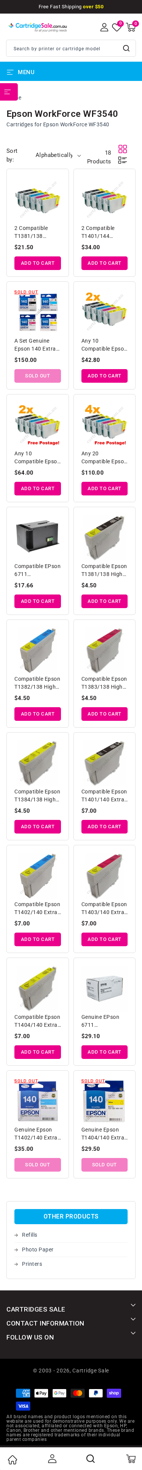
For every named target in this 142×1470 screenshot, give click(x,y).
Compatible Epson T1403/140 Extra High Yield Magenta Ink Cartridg (104, 909)
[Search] (91, 1458)
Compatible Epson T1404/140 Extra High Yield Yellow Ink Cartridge (37, 1021)
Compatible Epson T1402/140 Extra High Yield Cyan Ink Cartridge (37, 909)
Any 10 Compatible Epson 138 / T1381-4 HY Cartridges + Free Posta (104, 345)
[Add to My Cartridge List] (56, 183)
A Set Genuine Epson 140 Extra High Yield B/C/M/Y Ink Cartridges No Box (37, 345)
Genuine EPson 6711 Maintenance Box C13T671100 (103, 1021)
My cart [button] (130, 1458)
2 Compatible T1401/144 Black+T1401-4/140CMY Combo (104, 233)
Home (12, 1459)
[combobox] (71, 48)
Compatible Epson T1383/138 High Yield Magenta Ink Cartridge (104, 683)
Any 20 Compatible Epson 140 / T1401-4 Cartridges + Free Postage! (104, 458)
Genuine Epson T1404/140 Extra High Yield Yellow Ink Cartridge (103, 1134)
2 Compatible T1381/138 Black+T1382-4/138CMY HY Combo (32, 233)
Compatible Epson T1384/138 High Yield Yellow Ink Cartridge (37, 796)
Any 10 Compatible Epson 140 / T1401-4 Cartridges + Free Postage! (37, 458)
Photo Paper (38, 1249)
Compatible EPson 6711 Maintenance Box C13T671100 (37, 571)
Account (51, 1458)
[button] (131, 27)
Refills (29, 1235)
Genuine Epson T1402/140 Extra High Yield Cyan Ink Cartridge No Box (36, 1134)
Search (127, 48)
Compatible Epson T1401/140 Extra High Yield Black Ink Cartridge (104, 796)
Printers (32, 1264)
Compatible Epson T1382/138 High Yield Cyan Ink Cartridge (37, 683)
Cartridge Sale (90, 1371)
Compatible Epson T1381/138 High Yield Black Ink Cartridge (104, 571)
